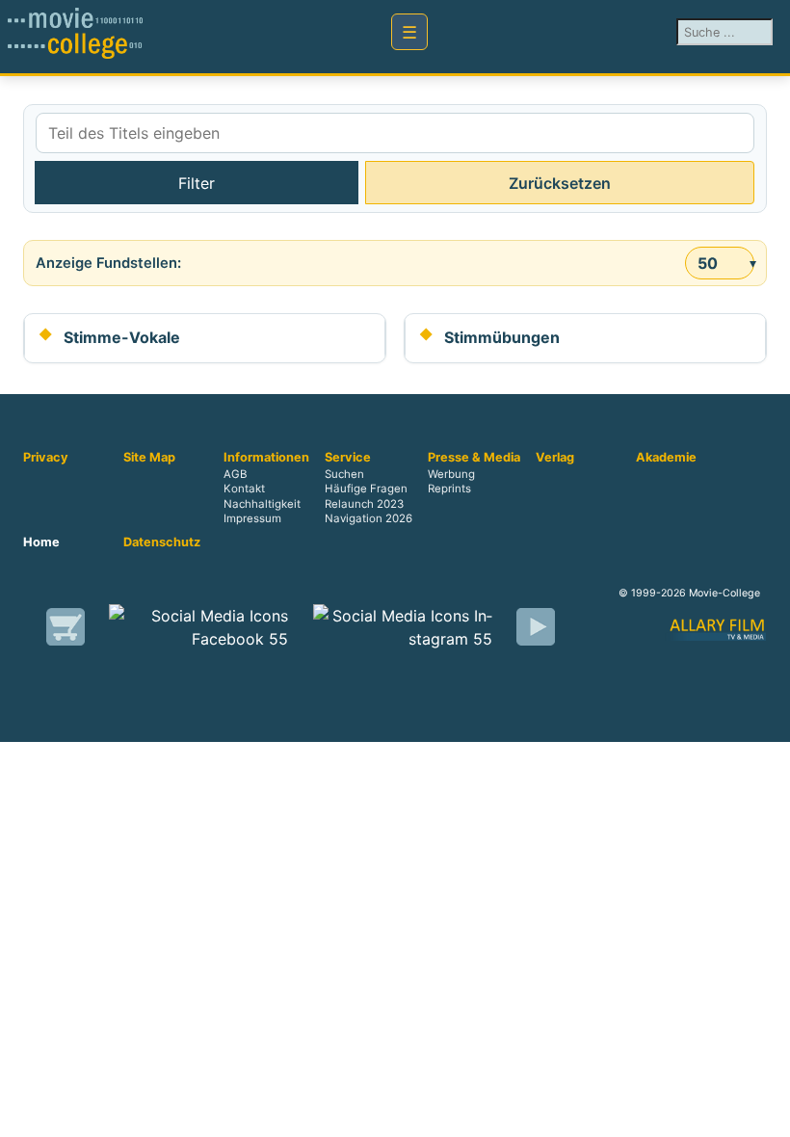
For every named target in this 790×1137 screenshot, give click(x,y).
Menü (409, 31)
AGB (235, 475)
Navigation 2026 (368, 518)
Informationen (266, 457)
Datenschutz (161, 542)
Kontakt (244, 489)
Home (41, 542)
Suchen (344, 475)
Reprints (449, 489)
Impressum (252, 518)
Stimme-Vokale (122, 337)
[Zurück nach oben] (766, 1113)
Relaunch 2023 (364, 504)
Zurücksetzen (560, 183)
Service (348, 457)
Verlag (555, 457)
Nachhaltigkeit (262, 504)
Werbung (451, 475)
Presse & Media (474, 457)
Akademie (666, 457)
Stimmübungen (502, 337)
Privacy (45, 457)
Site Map (149, 457)
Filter (196, 183)
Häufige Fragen (366, 489)
